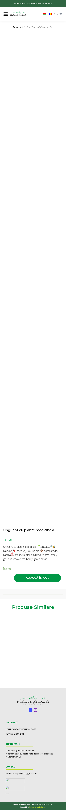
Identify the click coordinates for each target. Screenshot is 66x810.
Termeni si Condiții (15, 734)
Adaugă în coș (37, 577)
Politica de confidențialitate (21, 729)
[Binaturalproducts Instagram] (35, 710)
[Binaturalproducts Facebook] (31, 710)
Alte (28, 27)
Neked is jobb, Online (37, 807)
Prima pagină (19, 27)
